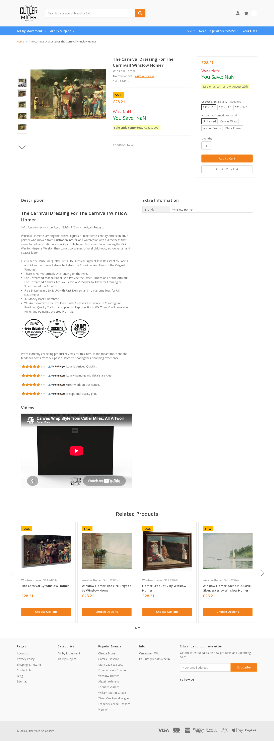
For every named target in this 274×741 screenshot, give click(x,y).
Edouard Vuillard (108, 687)
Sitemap (22, 681)
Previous (22, 62)
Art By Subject (60, 31)
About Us (23, 653)
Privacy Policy (26, 659)
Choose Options (46, 612)
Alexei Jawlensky (108, 681)
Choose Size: (221, 101)
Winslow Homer (108, 676)
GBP (190, 31)
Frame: (219, 115)
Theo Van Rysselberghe (113, 698)
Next (22, 147)
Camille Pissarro (108, 659)
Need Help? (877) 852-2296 (218, 31)
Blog (20, 676)
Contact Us (24, 670)
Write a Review (144, 76)
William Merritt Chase (112, 693)
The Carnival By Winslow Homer (45, 586)
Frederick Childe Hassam (114, 704)
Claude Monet (107, 653)
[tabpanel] (46, 572)
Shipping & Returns (29, 664)
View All (103, 709)
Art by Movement (29, 31)
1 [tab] (136, 628)
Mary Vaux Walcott (110, 664)
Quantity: (207, 138)
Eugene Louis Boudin (112, 670)
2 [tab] (139, 628)
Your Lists (250, 31)
